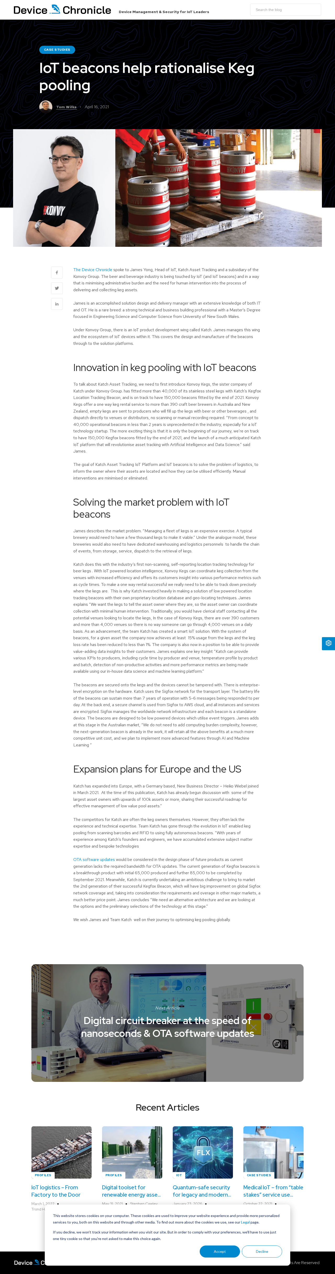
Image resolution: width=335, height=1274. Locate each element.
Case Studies (57, 50)
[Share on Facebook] (57, 272)
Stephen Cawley (144, 1203)
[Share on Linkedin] (57, 304)
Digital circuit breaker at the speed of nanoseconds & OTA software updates (167, 1027)
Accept (220, 1251)
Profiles (43, 1175)
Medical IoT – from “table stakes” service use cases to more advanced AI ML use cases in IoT (273, 1191)
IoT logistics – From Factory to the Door (56, 1191)
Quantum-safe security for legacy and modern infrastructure (201, 1191)
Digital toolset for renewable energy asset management (131, 1191)
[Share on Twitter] (57, 288)
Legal (245, 1222)
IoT (179, 1175)
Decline (262, 1251)
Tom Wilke (66, 107)
